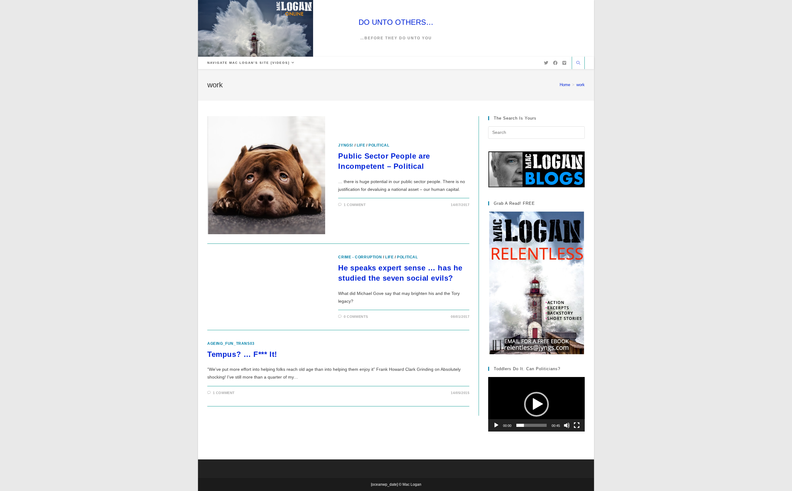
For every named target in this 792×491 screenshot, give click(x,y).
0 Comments (356, 316)
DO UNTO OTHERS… (396, 22)
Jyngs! (345, 145)
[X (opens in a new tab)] (546, 63)
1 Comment (355, 205)
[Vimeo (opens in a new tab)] (564, 63)
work (580, 84)
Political (378, 145)
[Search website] (578, 63)
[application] (536, 404)
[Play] (496, 425)
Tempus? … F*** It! (242, 354)
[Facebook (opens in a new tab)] (555, 63)
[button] (536, 404)
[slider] (531, 425)
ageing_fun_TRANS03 (231, 343)
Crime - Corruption (360, 257)
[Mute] (567, 425)
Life (361, 145)
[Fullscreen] (577, 425)
